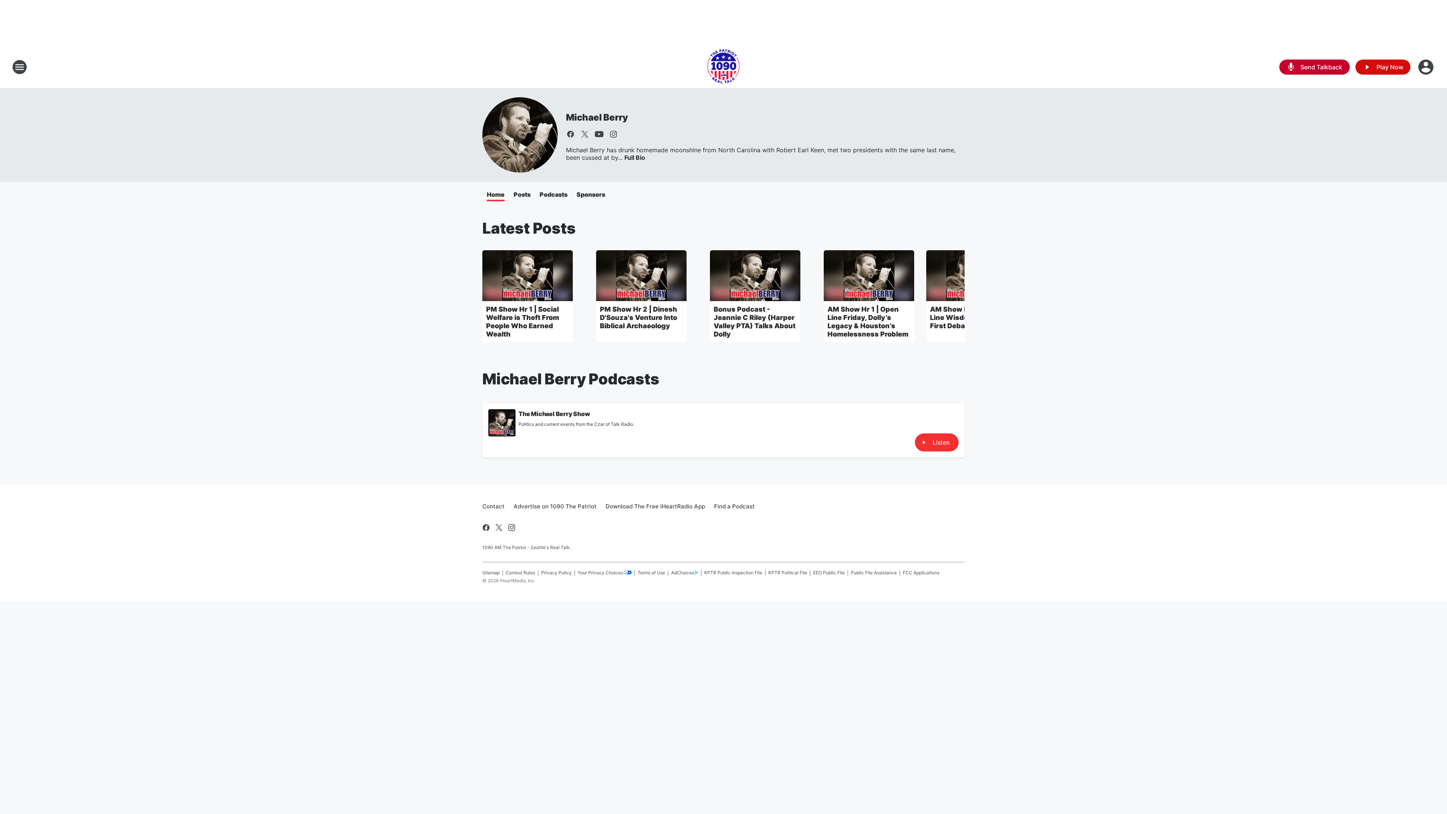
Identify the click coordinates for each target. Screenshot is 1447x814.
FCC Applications (921, 572)
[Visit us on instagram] (613, 134)
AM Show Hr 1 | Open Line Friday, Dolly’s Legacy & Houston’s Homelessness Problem (868, 321)
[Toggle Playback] (501, 422)
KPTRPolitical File (787, 572)
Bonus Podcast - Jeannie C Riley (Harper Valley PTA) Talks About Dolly (754, 321)
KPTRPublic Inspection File (733, 572)
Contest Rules (520, 572)
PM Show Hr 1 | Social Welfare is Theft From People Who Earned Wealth (522, 321)
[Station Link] (723, 67)
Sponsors (591, 194)
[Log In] (1426, 67)
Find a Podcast (734, 506)
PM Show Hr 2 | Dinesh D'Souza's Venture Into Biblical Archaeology (638, 317)
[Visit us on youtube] (599, 134)
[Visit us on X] (584, 134)
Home (496, 194)
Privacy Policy (556, 572)
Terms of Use (651, 572)
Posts (522, 194)
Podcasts (553, 194)
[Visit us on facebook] (570, 134)
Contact (493, 506)
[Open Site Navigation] (19, 67)
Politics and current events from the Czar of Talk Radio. (576, 424)
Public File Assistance (874, 572)
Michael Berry (597, 117)
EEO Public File (829, 572)
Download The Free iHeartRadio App (655, 506)
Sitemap (491, 572)
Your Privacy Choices (600, 572)
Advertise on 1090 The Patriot (555, 506)
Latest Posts (529, 228)
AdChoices (682, 572)
